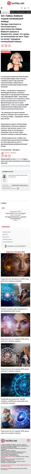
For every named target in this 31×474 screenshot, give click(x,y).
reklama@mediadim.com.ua (7, 456)
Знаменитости (5, 12)
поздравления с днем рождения (15, 217)
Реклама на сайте (7, 239)
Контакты (5, 234)
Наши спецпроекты (8, 241)
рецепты (15, 220)
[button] (25, 8)
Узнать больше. (4, 469)
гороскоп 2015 (15, 211)
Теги (3, 208)
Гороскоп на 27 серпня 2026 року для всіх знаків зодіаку (15, 340)
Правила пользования (6, 465)
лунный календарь (15, 215)
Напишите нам (6, 232)
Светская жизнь (21, 12)
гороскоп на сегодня (15, 213)
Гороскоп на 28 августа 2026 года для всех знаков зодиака (15, 280)
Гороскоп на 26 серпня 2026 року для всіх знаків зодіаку (15, 370)
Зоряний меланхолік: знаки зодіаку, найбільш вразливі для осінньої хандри (14, 401)
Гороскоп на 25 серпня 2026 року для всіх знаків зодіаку (15, 432)
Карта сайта (6, 237)
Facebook (19, 159)
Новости (13, 12)
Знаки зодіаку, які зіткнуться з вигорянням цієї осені (14, 310)
